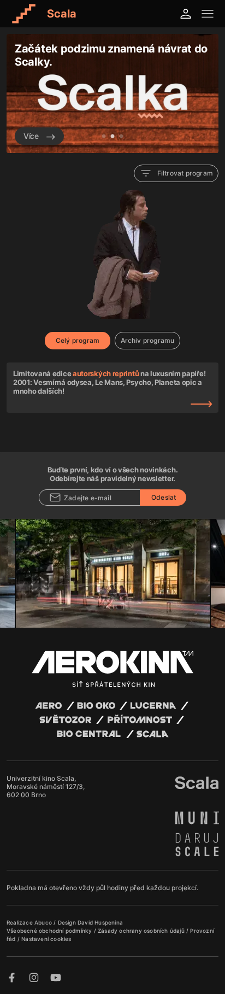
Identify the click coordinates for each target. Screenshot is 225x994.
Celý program (77, 340)
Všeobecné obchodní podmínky (50, 930)
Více (32, 136)
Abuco (43, 922)
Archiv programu (148, 340)
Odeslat (163, 497)
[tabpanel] (112, 93)
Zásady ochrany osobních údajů (142, 930)
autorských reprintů (106, 373)
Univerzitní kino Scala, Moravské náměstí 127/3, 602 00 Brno (46, 786)
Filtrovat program (185, 173)
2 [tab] (112, 136)
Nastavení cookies (46, 938)
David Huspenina (100, 922)
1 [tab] (103, 136)
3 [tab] (121, 136)
